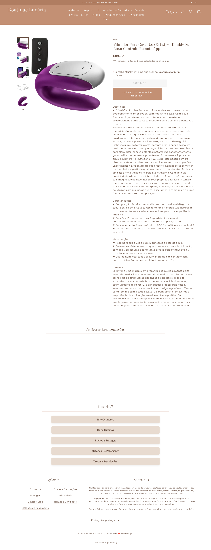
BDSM (85, 14)
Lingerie (88, 10)
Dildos (96, 14)
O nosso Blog (35, 501)
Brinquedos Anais (115, 14)
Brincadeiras (137, 14)
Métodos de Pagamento (35, 508)
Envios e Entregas (105, 440)
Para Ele (73, 14)
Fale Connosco (105, 419)
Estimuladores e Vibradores (115, 10)
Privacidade (65, 495)
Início (115, 39)
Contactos (35, 489)
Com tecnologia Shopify (105, 542)
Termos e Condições (65, 501)
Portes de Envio (135, 61)
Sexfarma (73, 10)
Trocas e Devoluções (105, 461)
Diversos (106, 19)
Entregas (35, 495)
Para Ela (139, 10)
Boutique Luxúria (27, 9)
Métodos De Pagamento (105, 450)
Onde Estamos (105, 429)
